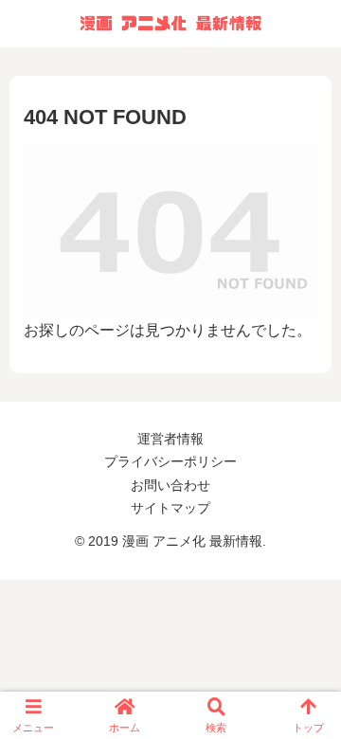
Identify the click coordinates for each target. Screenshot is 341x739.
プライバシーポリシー (170, 461)
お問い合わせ (170, 485)
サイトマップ (170, 507)
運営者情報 (170, 438)
